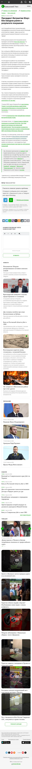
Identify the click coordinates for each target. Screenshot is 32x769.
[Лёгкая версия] (9, 2)
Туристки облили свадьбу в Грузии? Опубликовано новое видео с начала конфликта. (13, 605)
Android (22, 151)
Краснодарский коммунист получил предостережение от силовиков (15, 295)
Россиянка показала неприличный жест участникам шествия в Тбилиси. (14, 691)
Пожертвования (27, 739)
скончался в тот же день (8, 100)
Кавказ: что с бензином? (10, 10)
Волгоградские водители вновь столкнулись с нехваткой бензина (14, 351)
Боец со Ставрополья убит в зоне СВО (14, 512)
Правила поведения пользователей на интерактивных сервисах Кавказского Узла (16, 758)
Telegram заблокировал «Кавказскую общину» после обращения (13, 634)
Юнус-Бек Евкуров (19, 41)
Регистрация (16, 250)
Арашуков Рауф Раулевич (11, 443)
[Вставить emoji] (19, 233)
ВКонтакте (20, 166)
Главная (3, 13)
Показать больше (16, 724)
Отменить (16, 255)
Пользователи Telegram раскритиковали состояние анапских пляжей (15, 268)
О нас (2, 739)
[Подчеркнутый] (11, 233)
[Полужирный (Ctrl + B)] (4, 233)
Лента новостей (11, 13)
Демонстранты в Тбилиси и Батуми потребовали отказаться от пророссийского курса (16, 542)
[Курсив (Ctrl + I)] (8, 233)
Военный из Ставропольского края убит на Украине (15, 477)
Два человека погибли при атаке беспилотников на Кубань (14, 313)
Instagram (12, 166)
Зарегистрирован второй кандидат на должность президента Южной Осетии (14, 506)
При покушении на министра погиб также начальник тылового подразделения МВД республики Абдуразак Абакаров (15, 129)
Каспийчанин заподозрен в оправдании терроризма (14, 498)
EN (5, 1)
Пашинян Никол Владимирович (13, 422)
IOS (27, 151)
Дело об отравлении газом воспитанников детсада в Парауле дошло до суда (15, 490)
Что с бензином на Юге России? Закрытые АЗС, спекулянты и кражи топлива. (15, 718)
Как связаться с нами (13, 739)
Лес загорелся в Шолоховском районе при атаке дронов (15, 388)
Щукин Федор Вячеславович (12, 465)
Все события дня (25, 515)
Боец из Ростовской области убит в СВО (15, 323)
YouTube (22, 170)
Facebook (6, 166)
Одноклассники (8, 168)
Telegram (19, 158)
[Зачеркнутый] (15, 233)
